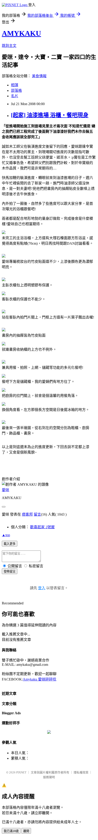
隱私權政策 (81, 772)
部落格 (16, 90)
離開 (26, 831)
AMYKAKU (21, 33)
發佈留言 (9, 571)
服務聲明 (49, 777)
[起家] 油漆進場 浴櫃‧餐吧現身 (49, 115)
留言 (37, 514)
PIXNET (21, 772)
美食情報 (39, 76)
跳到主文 (9, 46)
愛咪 (5, 490)
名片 (14, 96)
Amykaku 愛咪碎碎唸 (39, 679)
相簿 (14, 85)
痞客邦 (27, 514)
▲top (6, 535)
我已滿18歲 (11, 831)
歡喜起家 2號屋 (42, 527)
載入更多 (9, 544)
